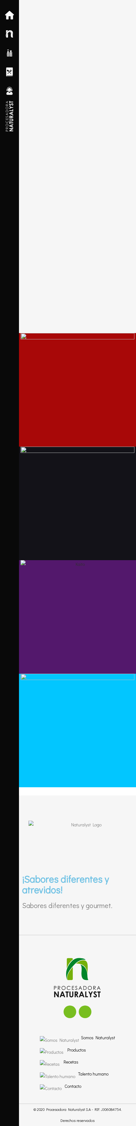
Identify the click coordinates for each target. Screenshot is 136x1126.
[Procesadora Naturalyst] (9, 116)
